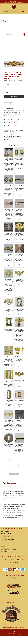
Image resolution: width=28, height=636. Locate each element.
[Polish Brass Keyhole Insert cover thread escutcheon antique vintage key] (19, 394)
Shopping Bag (18, 467)
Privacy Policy (19, 627)
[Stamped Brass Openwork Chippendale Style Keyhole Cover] (8, 302)
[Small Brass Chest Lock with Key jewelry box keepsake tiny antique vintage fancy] (19, 350)
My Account (10, 462)
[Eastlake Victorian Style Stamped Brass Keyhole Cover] (8, 322)
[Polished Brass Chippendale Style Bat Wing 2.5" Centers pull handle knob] (19, 273)
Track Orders (18, 462)
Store (5, 80)
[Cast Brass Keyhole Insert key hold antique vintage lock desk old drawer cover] (8, 394)
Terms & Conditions (8, 627)
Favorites (10, 467)
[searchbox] (14, 34)
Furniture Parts (12, 80)
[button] (8, 103)
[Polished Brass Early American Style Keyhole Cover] (19, 374)
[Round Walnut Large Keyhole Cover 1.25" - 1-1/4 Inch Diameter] (8, 438)
